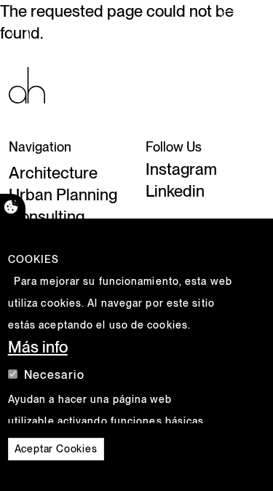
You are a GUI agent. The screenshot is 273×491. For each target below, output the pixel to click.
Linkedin (175, 190)
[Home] (35, 25)
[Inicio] (27, 83)
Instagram (181, 169)
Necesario (54, 375)
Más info (38, 346)
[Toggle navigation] (241, 25)
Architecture (53, 172)
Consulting (46, 216)
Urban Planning (63, 194)
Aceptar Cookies (56, 449)
